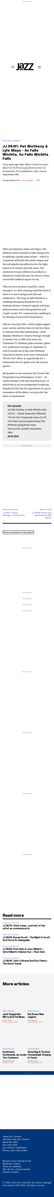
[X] (5, 540)
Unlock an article (11, 1171)
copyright (46, 1182)
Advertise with (16, 1139)
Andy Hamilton (9, 1061)
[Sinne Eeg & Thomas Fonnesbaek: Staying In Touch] (39, 1036)
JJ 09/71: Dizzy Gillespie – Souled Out (14, 514)
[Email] (17, 540)
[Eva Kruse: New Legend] (39, 998)
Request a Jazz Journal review (17, 1160)
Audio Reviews (8, 1011)
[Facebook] (11, 540)
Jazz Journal (27, 180)
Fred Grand (32, 1020)
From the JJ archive (11, 141)
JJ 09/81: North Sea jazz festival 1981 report (41, 515)
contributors (15, 1147)
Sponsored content (11, 1163)
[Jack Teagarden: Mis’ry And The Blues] (14, 998)
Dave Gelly (7, 1020)
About (12, 1136)
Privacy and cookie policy (15, 1150)
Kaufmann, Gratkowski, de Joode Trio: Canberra (14, 1055)
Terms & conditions (12, 1166)
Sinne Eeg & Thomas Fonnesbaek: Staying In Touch (39, 1055)
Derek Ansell (33, 1061)
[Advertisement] (27, 30)
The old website (16, 1169)
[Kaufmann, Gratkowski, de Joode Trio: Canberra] (14, 1036)
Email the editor (10, 1141)
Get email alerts (10, 1144)
